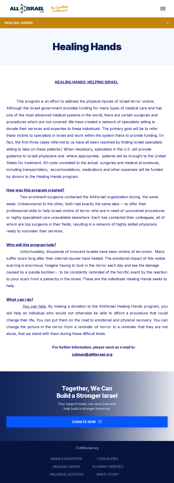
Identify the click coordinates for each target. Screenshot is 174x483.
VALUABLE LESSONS (66, 474)
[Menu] (163, 8)
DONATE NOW (84, 422)
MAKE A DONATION (66, 459)
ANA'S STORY (107, 474)
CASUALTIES (107, 459)
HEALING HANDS (66, 467)
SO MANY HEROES (107, 467)
